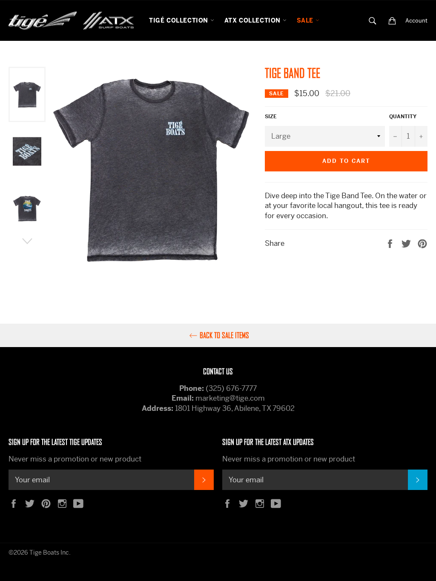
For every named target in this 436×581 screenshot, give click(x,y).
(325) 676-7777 (231, 388)
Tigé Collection (179, 20)
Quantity (402, 116)
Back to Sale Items (224, 335)
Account (416, 20)
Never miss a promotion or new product (75, 459)
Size (271, 116)
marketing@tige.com (230, 398)
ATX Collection (253, 20)
